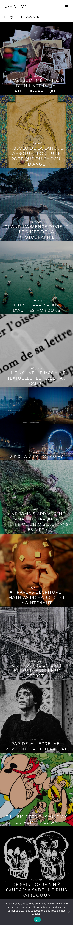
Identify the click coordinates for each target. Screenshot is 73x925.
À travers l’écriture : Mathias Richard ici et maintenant (36, 597)
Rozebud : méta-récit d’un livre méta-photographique (36, 86)
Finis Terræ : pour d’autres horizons (36, 308)
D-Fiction (16, 6)
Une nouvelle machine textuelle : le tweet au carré (36, 378)
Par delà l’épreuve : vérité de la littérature (36, 746)
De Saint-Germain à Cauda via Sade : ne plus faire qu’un (36, 890)
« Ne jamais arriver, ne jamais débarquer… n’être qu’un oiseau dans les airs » (36, 521)
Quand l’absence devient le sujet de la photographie (36, 232)
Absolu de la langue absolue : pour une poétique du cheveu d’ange (36, 156)
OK (37, 919)
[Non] (68, 912)
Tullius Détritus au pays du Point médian (36, 819)
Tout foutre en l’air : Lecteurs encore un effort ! (36, 670)
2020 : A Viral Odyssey (36, 456)
